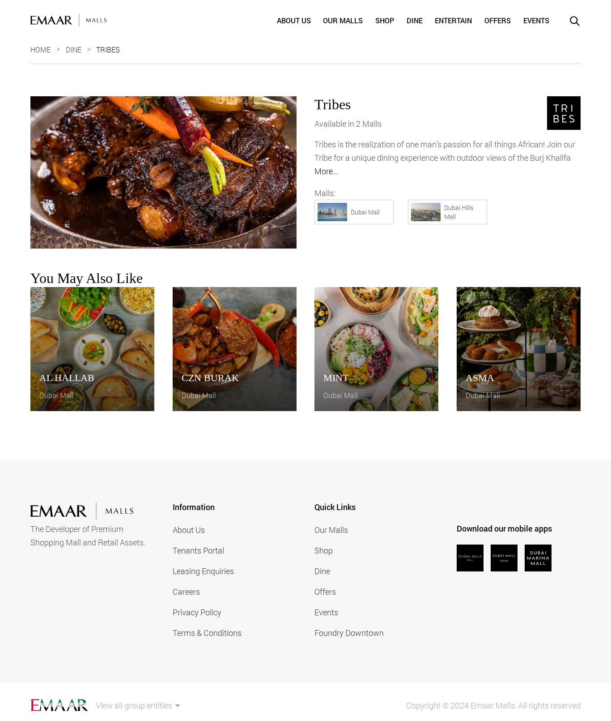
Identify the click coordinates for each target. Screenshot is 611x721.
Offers (497, 20)
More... (326, 171)
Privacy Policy (197, 612)
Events (536, 20)
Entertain (453, 20)
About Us (294, 20)
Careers (186, 591)
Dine (415, 20)
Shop (384, 20)
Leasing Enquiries (203, 571)
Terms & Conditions (207, 632)
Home (40, 49)
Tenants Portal (198, 550)
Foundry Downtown (349, 632)
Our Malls (343, 20)
